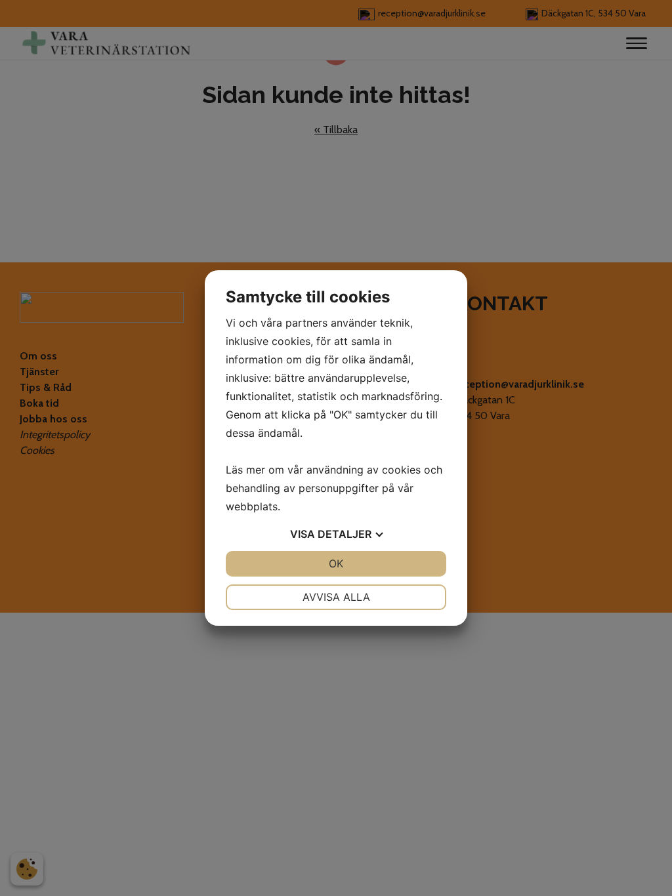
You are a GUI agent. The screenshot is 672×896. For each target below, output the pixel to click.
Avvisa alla (336, 596)
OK (336, 563)
